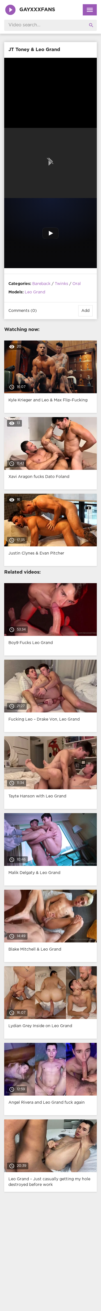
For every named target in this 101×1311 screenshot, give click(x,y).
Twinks (61, 284)
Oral (76, 284)
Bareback (41, 284)
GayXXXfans (37, 10)
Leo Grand (35, 292)
